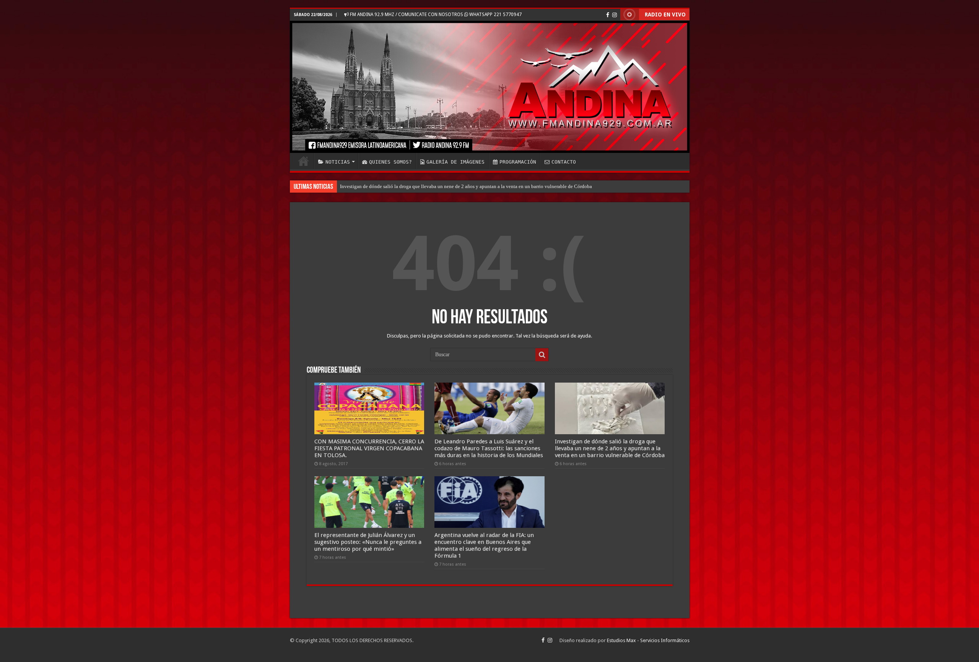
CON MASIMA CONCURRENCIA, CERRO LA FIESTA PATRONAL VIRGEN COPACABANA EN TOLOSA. (369, 448)
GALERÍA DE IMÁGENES (455, 162)
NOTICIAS (337, 162)
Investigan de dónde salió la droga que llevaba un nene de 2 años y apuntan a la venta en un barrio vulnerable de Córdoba (466, 186)
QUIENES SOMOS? (390, 162)
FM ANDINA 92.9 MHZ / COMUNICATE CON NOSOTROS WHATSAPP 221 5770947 (435, 14)
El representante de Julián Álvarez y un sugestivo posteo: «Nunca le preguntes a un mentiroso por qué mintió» (367, 542)
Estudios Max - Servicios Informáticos (648, 640)
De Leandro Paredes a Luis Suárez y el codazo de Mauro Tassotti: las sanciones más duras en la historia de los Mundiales (488, 448)
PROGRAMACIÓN (517, 162)
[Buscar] (541, 354)
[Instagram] (614, 14)
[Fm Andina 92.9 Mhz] (490, 87)
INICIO (304, 161)
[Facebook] (607, 14)
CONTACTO (563, 162)
